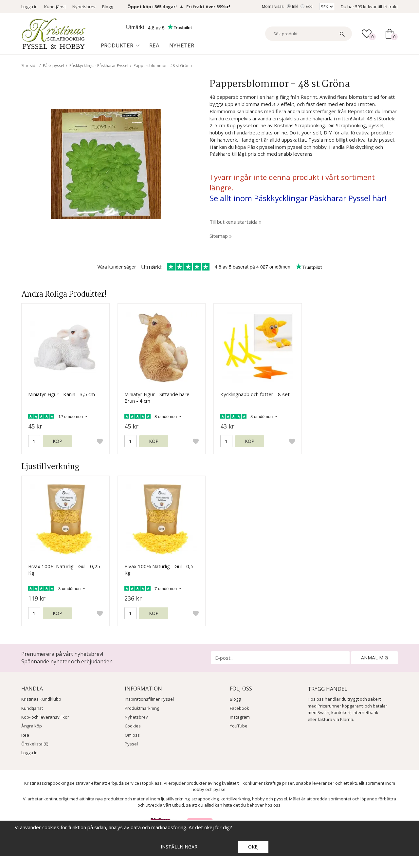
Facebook (239, 708)
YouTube (238, 726)
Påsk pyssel (53, 65)
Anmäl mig (374, 658)
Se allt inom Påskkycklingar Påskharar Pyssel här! (298, 198)
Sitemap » (221, 236)
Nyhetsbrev (84, 6)
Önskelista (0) (34, 744)
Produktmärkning (142, 708)
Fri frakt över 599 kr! (208, 6)
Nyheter (181, 45)
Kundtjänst (55, 6)
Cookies (133, 726)
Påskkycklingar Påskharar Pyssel (98, 65)
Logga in (29, 6)
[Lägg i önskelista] (100, 441)
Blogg (107, 6)
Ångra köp (31, 726)
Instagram (240, 717)
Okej (253, 847)
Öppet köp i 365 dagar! (152, 6)
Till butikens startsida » (236, 221)
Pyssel (131, 744)
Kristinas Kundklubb (41, 699)
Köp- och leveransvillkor (45, 717)
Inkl (295, 6)
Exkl (309, 6)
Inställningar (179, 847)
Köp (57, 441)
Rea (154, 45)
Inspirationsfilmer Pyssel (149, 699)
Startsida (29, 65)
